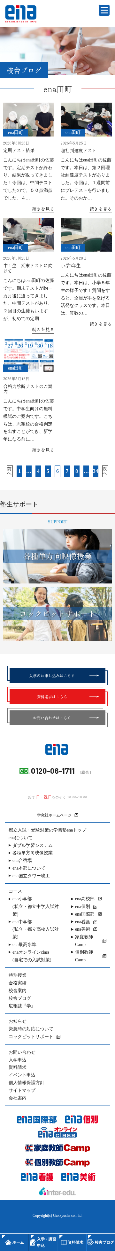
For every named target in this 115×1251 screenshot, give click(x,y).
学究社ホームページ (54, 815)
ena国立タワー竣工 (31, 875)
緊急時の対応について (31, 1029)
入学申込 (18, 1060)
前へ (9, 471)
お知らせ (18, 1021)
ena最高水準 (24, 944)
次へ (105, 471)
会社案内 (18, 1098)
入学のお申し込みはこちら (52, 675)
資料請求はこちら (52, 696)
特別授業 (18, 975)
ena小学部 (35, 906)
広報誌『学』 (22, 1006)
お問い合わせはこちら (52, 717)
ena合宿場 (22, 860)
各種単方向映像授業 (32, 852)
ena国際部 (85, 914)
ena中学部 (35, 929)
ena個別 (82, 906)
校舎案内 (18, 990)
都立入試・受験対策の (47, 830)
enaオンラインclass (31, 956)
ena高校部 (85, 898)
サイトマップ (22, 1090)
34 (95, 471)
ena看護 (82, 921)
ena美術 (82, 929)
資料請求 (18, 1067)
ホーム (18, 1242)
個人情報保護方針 (26, 1082)
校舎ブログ (20, 998)
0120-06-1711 (53, 770)
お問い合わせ (22, 1052)
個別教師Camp (84, 956)
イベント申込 (22, 1075)
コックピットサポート (31, 1036)
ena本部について (28, 868)
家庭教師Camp (84, 940)
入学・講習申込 (46, 1242)
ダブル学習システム (32, 845)
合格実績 (18, 983)
